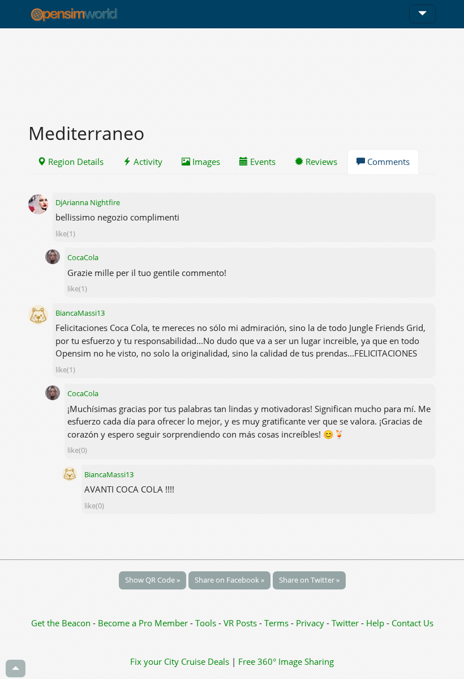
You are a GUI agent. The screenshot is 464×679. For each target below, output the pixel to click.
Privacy (310, 623)
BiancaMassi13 (80, 313)
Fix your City (154, 661)
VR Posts (241, 623)
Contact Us (412, 623)
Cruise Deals (205, 661)
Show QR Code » (152, 580)
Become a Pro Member (144, 623)
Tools (206, 623)
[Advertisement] (232, 69)
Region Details (75, 161)
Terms (277, 623)
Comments (387, 161)
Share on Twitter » (309, 580)
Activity (146, 161)
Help (375, 623)
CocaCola (82, 257)
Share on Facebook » (229, 580)
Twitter (345, 623)
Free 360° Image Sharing (286, 661)
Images (205, 161)
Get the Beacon (61, 623)
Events (262, 161)
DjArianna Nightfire (87, 202)
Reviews (320, 161)
